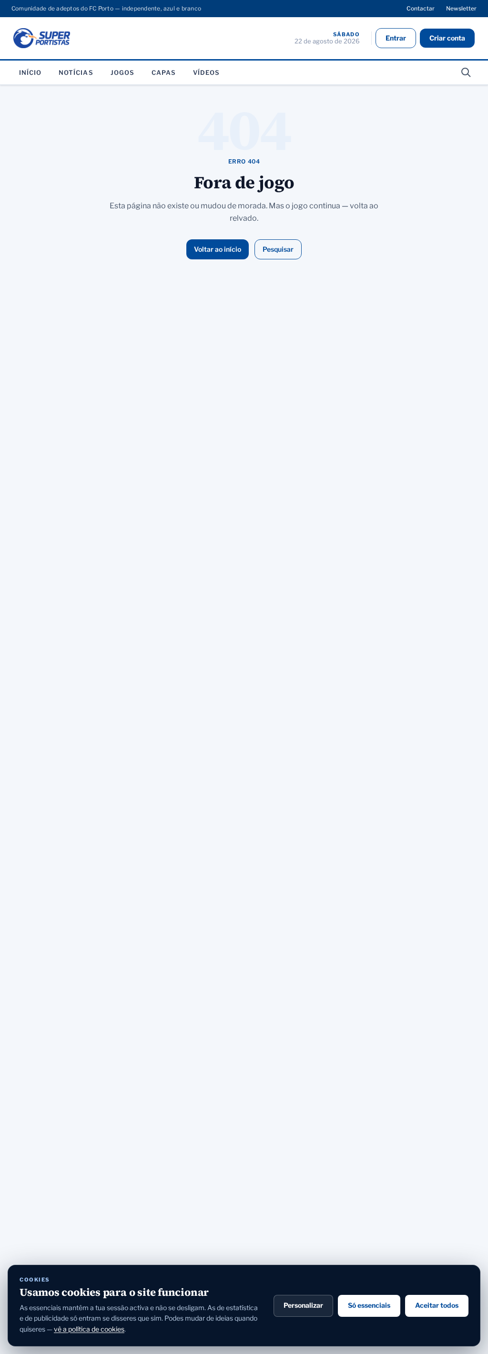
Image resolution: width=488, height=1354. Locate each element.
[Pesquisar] (466, 72)
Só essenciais (369, 1305)
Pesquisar (278, 249)
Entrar (396, 38)
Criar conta (447, 38)
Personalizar (303, 1305)
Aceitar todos (436, 1305)
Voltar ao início (217, 249)
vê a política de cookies (89, 1329)
